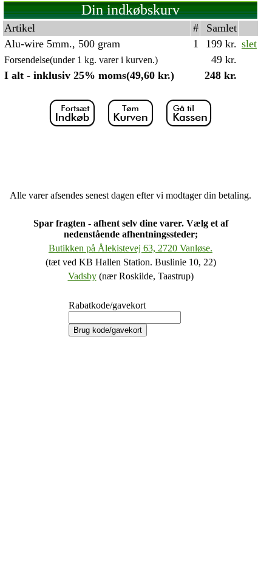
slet (249, 44)
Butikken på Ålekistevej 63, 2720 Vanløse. (130, 248)
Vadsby (82, 276)
